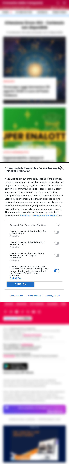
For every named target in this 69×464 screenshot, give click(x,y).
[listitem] (34, 225)
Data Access (34, 295)
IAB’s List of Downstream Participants (38, 215)
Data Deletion (16, 295)
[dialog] (34, 232)
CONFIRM (20, 284)
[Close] (63, 169)
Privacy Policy (53, 295)
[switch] (56, 232)
